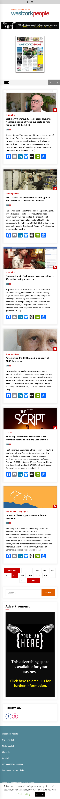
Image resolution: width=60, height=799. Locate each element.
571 (22, 580)
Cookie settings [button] (24, 794)
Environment (11, 511)
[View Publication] (30, 54)
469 (44, 570)
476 (45, 575)
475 (37, 575)
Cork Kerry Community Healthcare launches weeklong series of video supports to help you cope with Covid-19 (29, 121)
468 (37, 570)
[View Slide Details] (30, 25)
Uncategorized (12, 193)
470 (52, 570)
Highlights (10, 115)
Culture (9, 432)
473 (22, 575)
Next (33, 580)
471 (7, 575)
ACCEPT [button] (39, 794)
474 (30, 575)
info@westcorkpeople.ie (13, 770)
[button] (51, 82)
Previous (12, 570)
